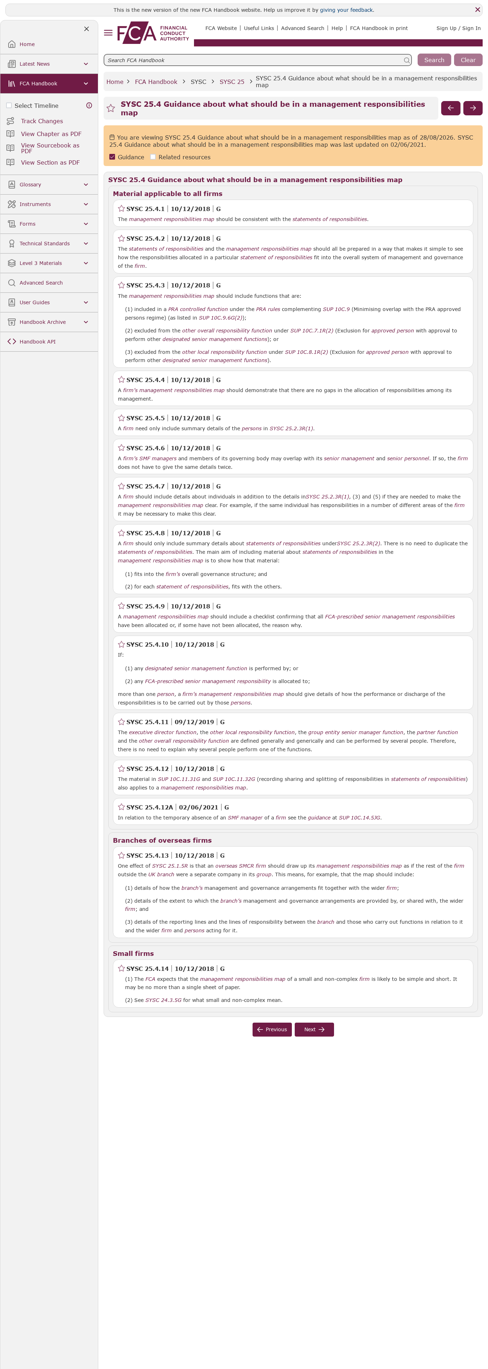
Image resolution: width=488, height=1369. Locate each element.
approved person (393, 330)
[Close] (477, 9)
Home (115, 81)
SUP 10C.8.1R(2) (306, 352)
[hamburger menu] (108, 33)
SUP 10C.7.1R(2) (311, 330)
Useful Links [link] (259, 28)
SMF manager (245, 817)
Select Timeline (37, 105)
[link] (153, 32)
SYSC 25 (232, 81)
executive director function (162, 732)
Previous (276, 1029)
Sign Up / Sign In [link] (459, 28)
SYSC (198, 81)
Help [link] (337, 28)
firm (140, 266)
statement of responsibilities (276, 257)
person (165, 694)
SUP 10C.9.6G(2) (220, 317)
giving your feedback (346, 10)
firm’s (130, 390)
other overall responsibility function (227, 330)
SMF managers (157, 458)
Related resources (184, 157)
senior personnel (408, 458)
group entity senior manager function (355, 732)
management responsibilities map (171, 219)
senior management (349, 458)
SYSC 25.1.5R (170, 865)
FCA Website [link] (221, 28)
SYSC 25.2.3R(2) (358, 543)
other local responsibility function (224, 352)
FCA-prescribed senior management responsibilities (390, 616)
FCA (150, 979)
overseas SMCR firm (240, 865)
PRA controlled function (198, 309)
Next (310, 1029)
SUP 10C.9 (336, 309)
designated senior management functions (215, 339)
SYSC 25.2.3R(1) (291, 428)
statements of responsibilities (330, 219)
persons (252, 428)
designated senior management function (196, 668)
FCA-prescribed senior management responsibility (208, 681)
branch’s (192, 888)
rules (274, 309)
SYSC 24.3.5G (163, 1000)
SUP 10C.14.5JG (359, 817)
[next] (473, 108)
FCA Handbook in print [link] (379, 28)
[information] (89, 105)
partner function (437, 732)
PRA (261, 309)
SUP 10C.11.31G (179, 779)
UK (151, 874)
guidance (319, 817)
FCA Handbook (156, 81)
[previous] (450, 108)
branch (165, 874)
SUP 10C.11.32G (234, 779)
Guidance (131, 157)
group (264, 874)
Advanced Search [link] (302, 28)
